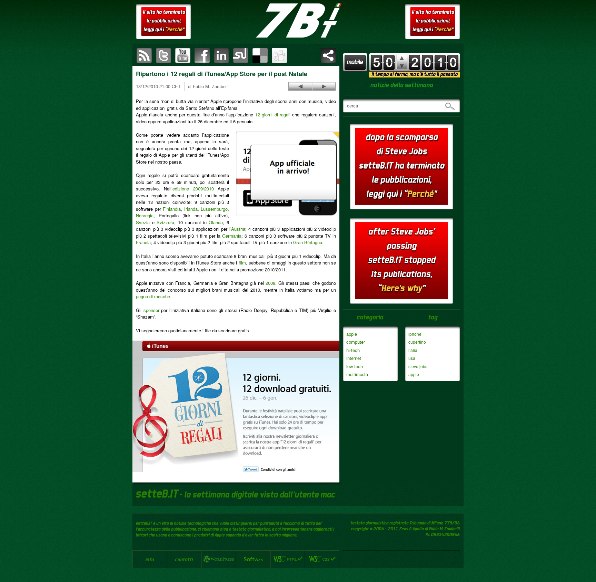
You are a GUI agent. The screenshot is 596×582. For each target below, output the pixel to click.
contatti (184, 559)
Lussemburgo (214, 209)
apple (351, 334)
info (150, 559)
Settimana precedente (401, 65)
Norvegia (144, 215)
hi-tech (353, 350)
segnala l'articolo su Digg (279, 55)
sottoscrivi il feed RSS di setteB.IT (144, 55)
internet (353, 358)
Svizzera (165, 222)
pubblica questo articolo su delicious (260, 55)
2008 (270, 283)
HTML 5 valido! (288, 559)
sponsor (151, 310)
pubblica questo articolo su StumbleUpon (240, 55)
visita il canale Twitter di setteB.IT (163, 55)
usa (411, 358)
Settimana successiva (401, 58)
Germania (231, 235)
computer (355, 342)
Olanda (216, 222)
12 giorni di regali (272, 114)
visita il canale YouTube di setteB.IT (182, 55)
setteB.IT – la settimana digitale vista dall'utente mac (298, 20)
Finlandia (172, 209)
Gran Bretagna (307, 242)
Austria (238, 229)
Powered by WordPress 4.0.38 (219, 559)
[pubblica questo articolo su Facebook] (202, 55)
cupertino (417, 342)
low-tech (354, 366)
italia (412, 350)
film (242, 262)
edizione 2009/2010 (192, 188)
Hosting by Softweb (253, 559)
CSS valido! (322, 559)
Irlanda (191, 209)
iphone (414, 334)
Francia (143, 242)
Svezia (143, 222)
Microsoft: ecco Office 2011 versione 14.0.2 (323, 86)
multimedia (357, 374)
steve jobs (417, 366)
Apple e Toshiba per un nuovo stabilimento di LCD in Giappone (300, 86)
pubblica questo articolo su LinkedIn (221, 55)
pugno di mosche (153, 296)
